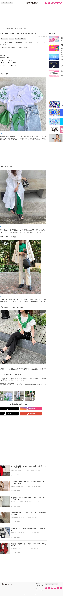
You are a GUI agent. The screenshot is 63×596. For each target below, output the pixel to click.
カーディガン (5, 38)
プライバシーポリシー (40, 590)
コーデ (12, 38)
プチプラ (23, 38)
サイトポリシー (39, 588)
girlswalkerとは (39, 585)
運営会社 (38, 583)
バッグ (17, 38)
